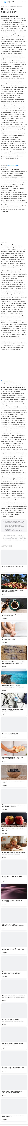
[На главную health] (10, 2)
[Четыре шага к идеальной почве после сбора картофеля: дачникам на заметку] (14, 990)
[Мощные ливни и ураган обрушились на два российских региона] (14, 1062)
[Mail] (5, 2)
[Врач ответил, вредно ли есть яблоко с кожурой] (14, 823)
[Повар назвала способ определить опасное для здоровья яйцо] (14, 752)
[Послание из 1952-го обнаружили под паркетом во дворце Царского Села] (14, 656)
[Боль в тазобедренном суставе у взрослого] (14, 871)
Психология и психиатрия (16, 6)
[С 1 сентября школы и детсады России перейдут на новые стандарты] (14, 847)
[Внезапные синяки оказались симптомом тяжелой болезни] (14, 728)
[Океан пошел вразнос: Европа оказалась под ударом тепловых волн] (14, 680)
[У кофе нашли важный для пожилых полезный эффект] (14, 609)
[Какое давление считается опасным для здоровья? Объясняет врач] (14, 704)
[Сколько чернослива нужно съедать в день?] (14, 776)
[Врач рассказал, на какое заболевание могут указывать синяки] (14, 800)
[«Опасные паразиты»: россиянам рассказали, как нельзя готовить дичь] (14, 943)
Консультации (4, 6)
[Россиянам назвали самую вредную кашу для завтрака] (14, 1110)
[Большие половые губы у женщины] (14, 561)
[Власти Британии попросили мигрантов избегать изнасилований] (14, 1014)
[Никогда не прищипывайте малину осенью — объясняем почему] (14, 1086)
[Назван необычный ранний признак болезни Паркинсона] (14, 1038)
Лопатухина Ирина (12, 165)
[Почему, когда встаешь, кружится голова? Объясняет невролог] (14, 895)
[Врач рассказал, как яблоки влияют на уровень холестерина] (14, 585)
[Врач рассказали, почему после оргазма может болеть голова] (14, 967)
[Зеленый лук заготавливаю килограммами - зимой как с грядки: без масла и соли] (14, 919)
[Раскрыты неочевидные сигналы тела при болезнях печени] (14, 633)
